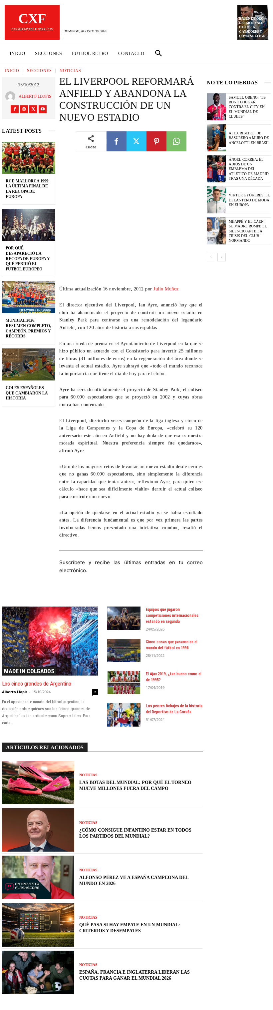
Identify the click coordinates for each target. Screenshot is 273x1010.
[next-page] (221, 257)
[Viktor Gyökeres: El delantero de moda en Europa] (216, 199)
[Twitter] (33, 109)
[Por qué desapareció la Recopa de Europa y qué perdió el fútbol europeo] (28, 225)
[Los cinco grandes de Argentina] (50, 641)
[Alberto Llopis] (12, 96)
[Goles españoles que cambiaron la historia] (28, 364)
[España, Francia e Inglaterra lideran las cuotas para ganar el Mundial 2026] (38, 972)
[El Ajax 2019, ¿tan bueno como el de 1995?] (124, 682)
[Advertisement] (131, 223)
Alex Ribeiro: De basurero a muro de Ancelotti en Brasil (249, 138)
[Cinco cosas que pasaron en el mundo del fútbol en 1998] (124, 650)
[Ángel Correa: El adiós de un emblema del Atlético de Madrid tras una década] (216, 168)
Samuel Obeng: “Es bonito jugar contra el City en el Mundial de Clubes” (247, 106)
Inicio (12, 70)
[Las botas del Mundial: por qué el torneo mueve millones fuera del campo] (38, 782)
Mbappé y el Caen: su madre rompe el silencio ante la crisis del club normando (248, 230)
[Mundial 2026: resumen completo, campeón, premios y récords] (28, 297)
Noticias (70, 70)
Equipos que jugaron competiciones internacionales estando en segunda (172, 615)
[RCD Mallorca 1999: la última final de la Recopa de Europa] (28, 158)
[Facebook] (15, 109)
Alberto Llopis (35, 96)
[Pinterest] (156, 141)
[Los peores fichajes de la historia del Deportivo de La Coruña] (124, 714)
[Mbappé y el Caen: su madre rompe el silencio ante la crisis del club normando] (216, 230)
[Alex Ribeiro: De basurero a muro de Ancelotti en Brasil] (216, 137)
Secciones (39, 70)
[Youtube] (43, 109)
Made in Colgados (29, 671)
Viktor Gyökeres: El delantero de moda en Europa (249, 200)
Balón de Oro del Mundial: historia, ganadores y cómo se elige (252, 27)
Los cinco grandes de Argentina (36, 683)
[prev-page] (211, 257)
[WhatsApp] (176, 141)
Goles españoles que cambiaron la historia (27, 392)
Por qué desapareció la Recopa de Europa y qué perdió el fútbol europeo (28, 258)
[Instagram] (24, 109)
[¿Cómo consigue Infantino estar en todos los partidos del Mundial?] (38, 830)
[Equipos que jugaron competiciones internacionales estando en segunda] (124, 618)
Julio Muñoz (166, 288)
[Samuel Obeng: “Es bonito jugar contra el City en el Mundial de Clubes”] (216, 106)
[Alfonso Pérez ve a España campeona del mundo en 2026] (38, 877)
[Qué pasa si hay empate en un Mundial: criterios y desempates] (38, 925)
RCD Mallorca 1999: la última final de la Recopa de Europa (28, 189)
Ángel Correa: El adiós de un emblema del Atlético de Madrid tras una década (249, 168)
